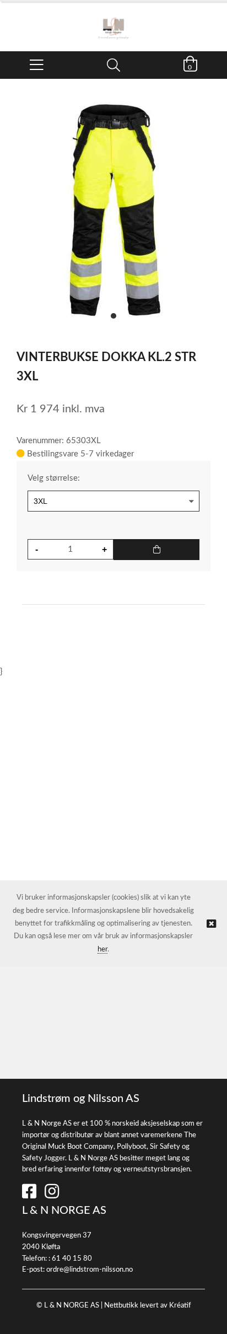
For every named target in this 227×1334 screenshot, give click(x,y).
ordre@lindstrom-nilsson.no (89, 1269)
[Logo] (113, 21)
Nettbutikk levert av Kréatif (147, 1305)
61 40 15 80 (72, 1258)
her (102, 949)
